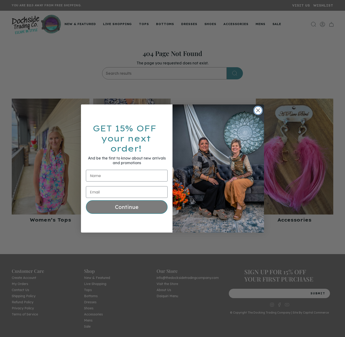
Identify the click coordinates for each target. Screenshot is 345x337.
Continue (126, 207)
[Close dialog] (258, 110)
